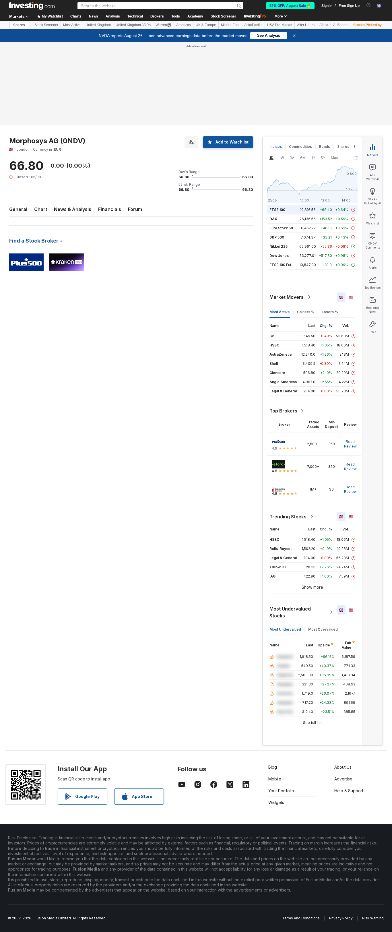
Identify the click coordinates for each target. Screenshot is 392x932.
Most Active (72, 25)
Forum (135, 209)
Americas (183, 25)
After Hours (306, 25)
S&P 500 (276, 237)
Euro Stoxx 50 (281, 228)
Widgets (276, 802)
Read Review (350, 443)
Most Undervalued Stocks (290, 612)
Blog (272, 767)
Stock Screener (223, 16)
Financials (109, 209)
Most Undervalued (285, 629)
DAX (273, 219)
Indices (275, 146)
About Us (343, 767)
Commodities (300, 146)
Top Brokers (283, 411)
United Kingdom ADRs (133, 25)
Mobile (274, 778)
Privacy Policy (341, 918)
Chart (40, 209)
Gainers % (306, 312)
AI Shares (340, 25)
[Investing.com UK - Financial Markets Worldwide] (32, 6)
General (18, 209)
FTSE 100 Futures (284, 265)
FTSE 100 (277, 210)
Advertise (343, 778)
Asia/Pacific (253, 25)
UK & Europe (206, 25)
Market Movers (286, 297)
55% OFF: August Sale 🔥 (290, 6)
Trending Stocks (287, 517)
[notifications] (368, 5)
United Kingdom (98, 25)
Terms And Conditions (301, 918)
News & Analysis (72, 209)
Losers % (330, 312)
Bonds (324, 146)
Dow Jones (279, 255)
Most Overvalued (323, 629)
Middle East (230, 25)
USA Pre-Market (279, 25)
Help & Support (348, 790)
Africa (323, 25)
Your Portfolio (281, 790)
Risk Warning (373, 918)
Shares (19, 25)
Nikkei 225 (278, 246)
